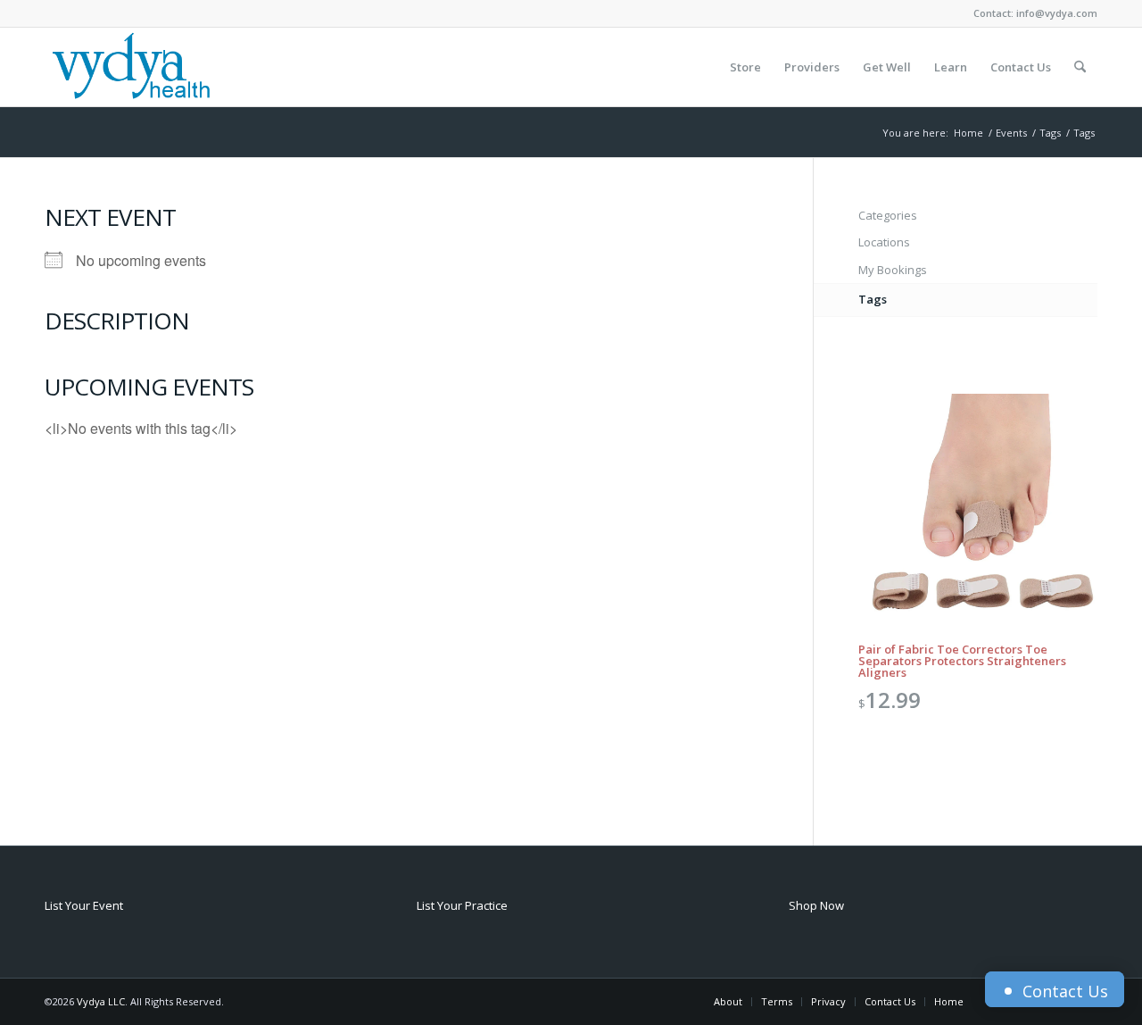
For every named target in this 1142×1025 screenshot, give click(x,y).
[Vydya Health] (130, 67)
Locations (884, 242)
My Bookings (892, 270)
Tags (872, 299)
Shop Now (816, 905)
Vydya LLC (101, 1001)
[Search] (1080, 67)
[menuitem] (745, 67)
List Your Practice (462, 905)
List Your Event (84, 905)
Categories (887, 215)
